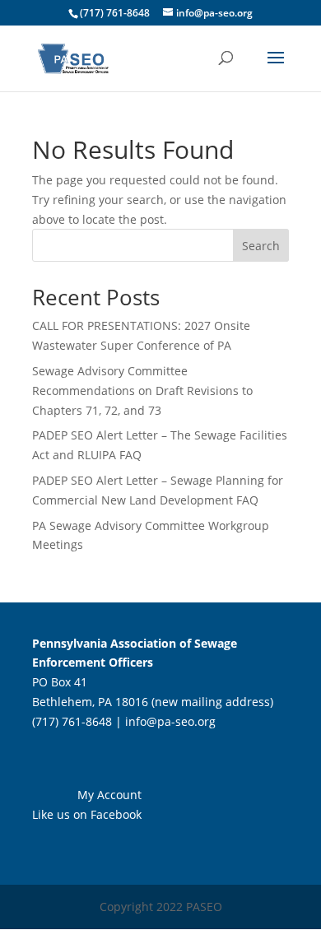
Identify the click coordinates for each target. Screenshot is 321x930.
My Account (109, 794)
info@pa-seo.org (170, 721)
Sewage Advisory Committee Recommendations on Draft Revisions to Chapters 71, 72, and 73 (142, 390)
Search (261, 245)
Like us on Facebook (87, 814)
